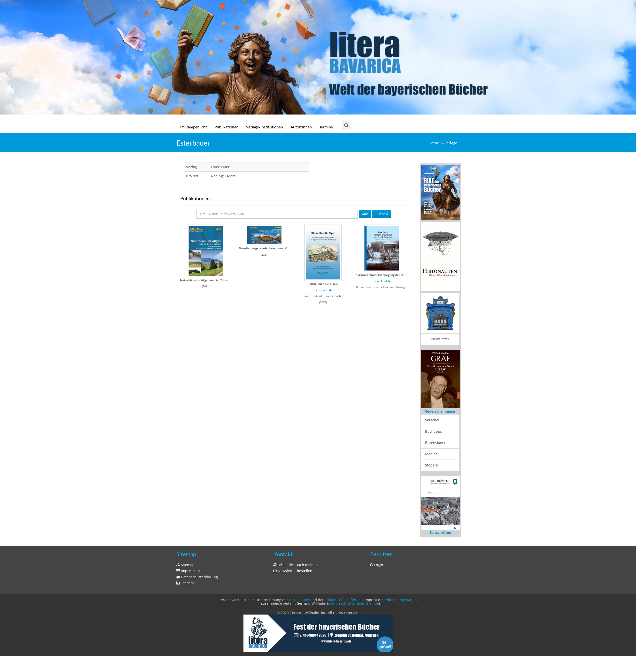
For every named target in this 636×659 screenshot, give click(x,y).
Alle (365, 214)
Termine (326, 126)
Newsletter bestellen (294, 570)
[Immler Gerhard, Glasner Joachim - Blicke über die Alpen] (323, 253)
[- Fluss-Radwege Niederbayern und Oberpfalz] (264, 235)
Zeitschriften (440, 532)
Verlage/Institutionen (264, 126)
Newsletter (440, 339)
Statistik (187, 583)
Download (322, 290)
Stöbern (431, 465)
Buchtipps (433, 431)
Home (434, 143)
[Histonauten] (440, 192)
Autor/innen (301, 126)
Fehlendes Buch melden (297, 564)
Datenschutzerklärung (199, 577)
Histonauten (299, 599)
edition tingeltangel (401, 599)
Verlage (450, 143)
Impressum (190, 570)
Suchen (382, 214)
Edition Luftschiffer (341, 599)
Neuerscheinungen (440, 411)
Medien (431, 454)
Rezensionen (435, 442)
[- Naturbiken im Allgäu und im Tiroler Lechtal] (205, 251)
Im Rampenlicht (193, 126)
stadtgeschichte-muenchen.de (353, 603)
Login (378, 564)
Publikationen (226, 126)
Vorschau (432, 420)
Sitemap (187, 564)
